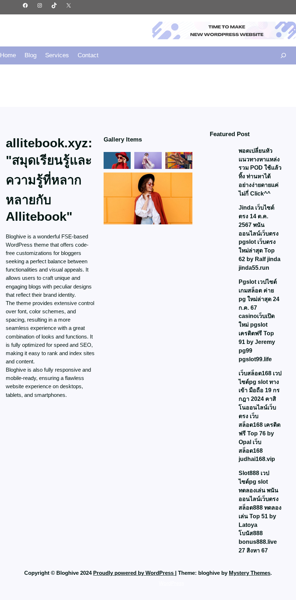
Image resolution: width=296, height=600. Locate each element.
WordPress (171, 583)
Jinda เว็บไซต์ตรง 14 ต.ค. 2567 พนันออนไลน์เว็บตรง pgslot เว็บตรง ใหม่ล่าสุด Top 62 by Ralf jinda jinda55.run (259, 238)
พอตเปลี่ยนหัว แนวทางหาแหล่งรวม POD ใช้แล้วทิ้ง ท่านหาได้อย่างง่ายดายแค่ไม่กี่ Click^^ (260, 172)
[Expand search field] (283, 55)
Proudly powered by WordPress (134, 573)
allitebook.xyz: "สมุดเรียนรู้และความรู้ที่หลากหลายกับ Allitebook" (49, 179)
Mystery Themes (249, 573)
